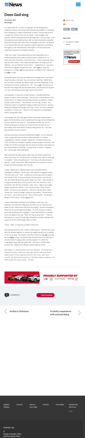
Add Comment (46, 295)
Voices (46, 405)
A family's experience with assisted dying (60, 313)
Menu (78, 4)
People (19, 405)
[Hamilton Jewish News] (13, 5)
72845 (66, 29)
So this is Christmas (19, 311)
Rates (71, 411)
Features (60, 405)
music (74, 29)
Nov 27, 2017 (70, 20)
